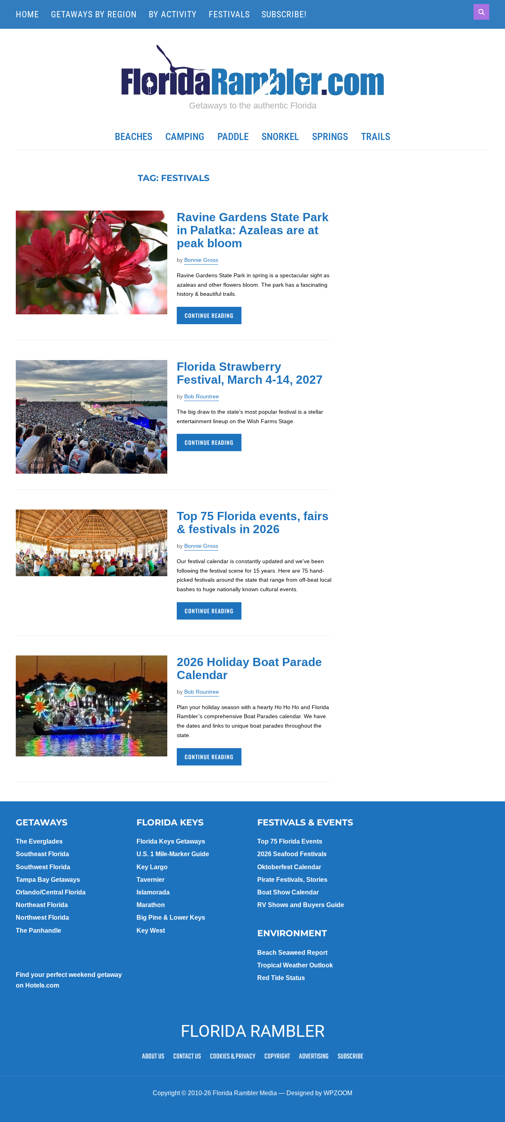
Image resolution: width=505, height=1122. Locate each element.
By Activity (173, 14)
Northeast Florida (42, 905)
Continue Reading (209, 315)
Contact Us (187, 1056)
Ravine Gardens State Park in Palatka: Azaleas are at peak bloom (253, 230)
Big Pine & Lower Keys (171, 917)
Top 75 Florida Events (289, 841)
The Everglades (39, 841)
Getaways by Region (94, 14)
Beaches (133, 136)
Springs (330, 136)
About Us (153, 1056)
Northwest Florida (42, 917)
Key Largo (152, 867)
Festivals (229, 14)
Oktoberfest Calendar (289, 867)
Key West (151, 930)
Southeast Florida (42, 854)
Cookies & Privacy (232, 1056)
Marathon (151, 905)
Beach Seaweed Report (292, 952)
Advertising (314, 1056)
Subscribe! (284, 14)
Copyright (277, 1056)
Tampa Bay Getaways (48, 879)
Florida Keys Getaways (171, 841)
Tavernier (151, 879)
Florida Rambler (253, 1031)
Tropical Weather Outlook (295, 965)
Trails (375, 136)
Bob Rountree (201, 396)
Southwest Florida (43, 867)
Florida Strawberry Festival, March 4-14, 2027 (250, 373)
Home (27, 14)
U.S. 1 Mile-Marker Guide (173, 854)
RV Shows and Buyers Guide (300, 905)
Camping (184, 136)
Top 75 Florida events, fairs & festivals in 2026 (253, 523)
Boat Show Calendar (288, 892)
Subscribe (350, 1056)
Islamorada (153, 892)
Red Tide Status (281, 978)
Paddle (233, 136)
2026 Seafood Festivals (292, 854)
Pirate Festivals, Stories (292, 879)
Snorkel (280, 136)
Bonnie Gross (201, 260)
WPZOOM (338, 1093)
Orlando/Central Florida (51, 892)
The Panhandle (38, 930)
